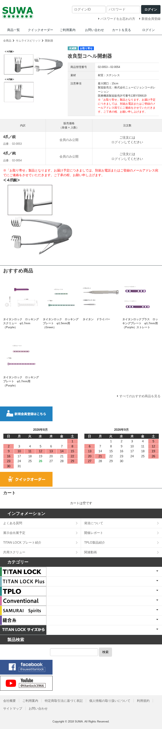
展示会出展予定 (14, 533)
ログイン (148, 30)
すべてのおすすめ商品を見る (140, 396)
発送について (93, 523)
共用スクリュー (14, 552)
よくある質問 (12, 523)
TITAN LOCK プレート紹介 (22, 542)
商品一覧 (13, 30)
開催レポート (93, 533)
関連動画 (90, 552)
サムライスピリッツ (28, 40)
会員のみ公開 (68, 140)
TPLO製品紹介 (94, 542)
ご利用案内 (68, 30)
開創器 (49, 40)
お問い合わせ (94, 30)
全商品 (7, 40)
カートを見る (121, 30)
